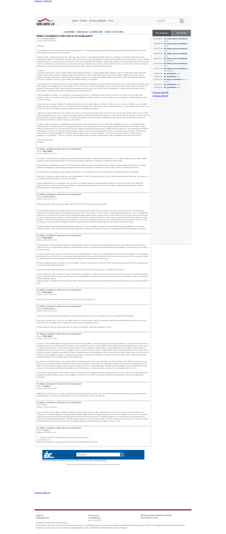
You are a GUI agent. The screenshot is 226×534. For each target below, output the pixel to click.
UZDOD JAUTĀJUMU (113, 32)
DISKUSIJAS (82, 32)
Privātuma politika (149, 518)
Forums (83, 21)
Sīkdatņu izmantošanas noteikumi (155, 515)
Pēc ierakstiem (162, 33)
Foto (110, 21)
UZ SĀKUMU (69, 32)
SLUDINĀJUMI (96, 32)
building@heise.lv (42, 518)
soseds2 (46, 386)
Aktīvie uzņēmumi (97, 21)
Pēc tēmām (181, 33)
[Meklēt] (181, 20)
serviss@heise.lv (94, 518)
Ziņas (75, 21)
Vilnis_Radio (47, 151)
